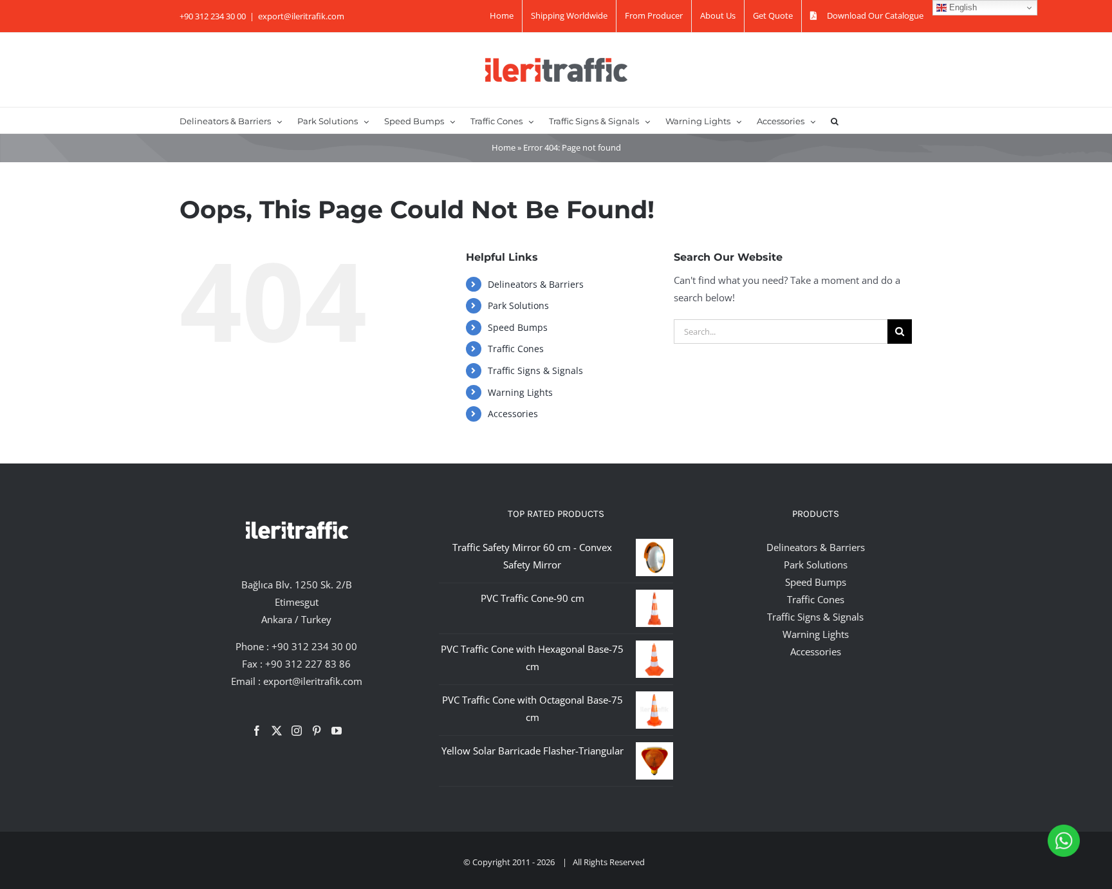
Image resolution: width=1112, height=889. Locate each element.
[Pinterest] (316, 730)
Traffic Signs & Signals (535, 370)
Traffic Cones (516, 348)
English (962, 7)
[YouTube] (336, 730)
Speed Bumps (518, 327)
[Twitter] (277, 730)
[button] (835, 120)
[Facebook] (257, 730)
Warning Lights (520, 392)
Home (503, 147)
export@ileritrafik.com (301, 16)
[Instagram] (297, 730)
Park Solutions (518, 305)
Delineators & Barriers (536, 284)
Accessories (513, 413)
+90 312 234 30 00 (314, 646)
